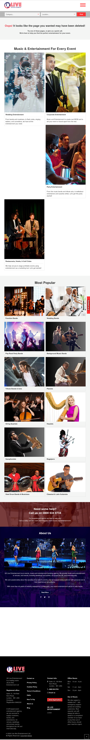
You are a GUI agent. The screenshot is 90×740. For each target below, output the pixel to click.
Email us (52, 693)
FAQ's (29, 695)
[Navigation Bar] (83, 4)
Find (81, 14)
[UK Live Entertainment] (45, 669)
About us (30, 704)
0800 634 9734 (52, 513)
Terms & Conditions (33, 691)
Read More (45, 592)
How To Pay (31, 699)
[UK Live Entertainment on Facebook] (41, 597)
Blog (28, 708)
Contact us (30, 678)
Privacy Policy (32, 682)
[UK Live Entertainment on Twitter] (45, 597)
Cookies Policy (32, 687)
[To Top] (86, 736)
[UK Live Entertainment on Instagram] (49, 597)
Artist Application (55, 700)
